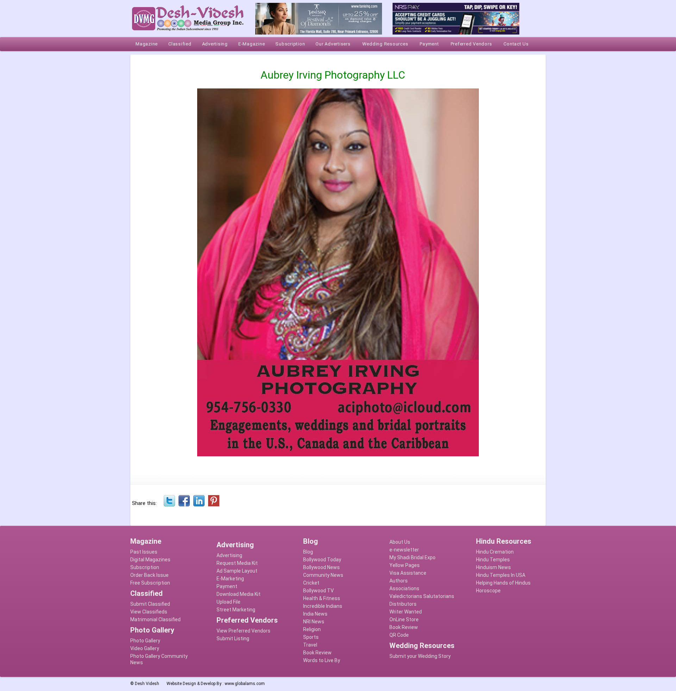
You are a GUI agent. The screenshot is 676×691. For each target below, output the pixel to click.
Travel (310, 645)
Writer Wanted (405, 612)
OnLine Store (404, 619)
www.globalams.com (245, 683)
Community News (323, 575)
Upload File (228, 602)
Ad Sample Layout (237, 571)
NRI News (313, 621)
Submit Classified (150, 604)
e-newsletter (404, 550)
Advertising (229, 555)
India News (315, 614)
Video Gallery (144, 648)
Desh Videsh (147, 683)
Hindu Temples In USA (500, 575)
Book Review (317, 652)
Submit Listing (233, 638)
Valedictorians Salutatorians (421, 596)
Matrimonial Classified (155, 619)
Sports (311, 637)
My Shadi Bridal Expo (412, 557)
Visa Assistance (407, 573)
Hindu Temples (493, 559)
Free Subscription (150, 583)
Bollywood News (321, 567)
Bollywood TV (318, 590)
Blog (308, 552)
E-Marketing (230, 578)
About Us (399, 542)
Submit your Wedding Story (420, 656)
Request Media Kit (237, 563)
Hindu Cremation (495, 552)
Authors (398, 581)
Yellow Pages (404, 565)
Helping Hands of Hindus (503, 583)
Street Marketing (236, 609)
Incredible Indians (322, 606)
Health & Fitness (321, 598)
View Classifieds (148, 612)
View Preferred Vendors (243, 631)
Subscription (144, 567)
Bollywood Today (322, 559)
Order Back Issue (149, 575)
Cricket (311, 583)
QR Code (399, 635)
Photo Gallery (145, 640)
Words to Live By (321, 660)
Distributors (403, 604)
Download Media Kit (239, 594)
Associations (404, 588)
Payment (227, 586)
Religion (312, 629)
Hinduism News (493, 567)
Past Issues (143, 552)
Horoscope (488, 590)
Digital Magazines (150, 559)
